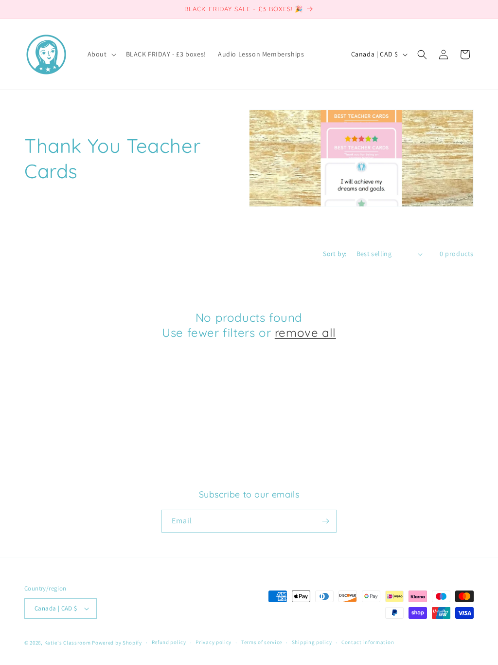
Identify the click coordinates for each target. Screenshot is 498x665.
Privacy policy (213, 642)
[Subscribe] (325, 521)
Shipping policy (312, 642)
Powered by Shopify (117, 642)
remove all (305, 332)
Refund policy (169, 642)
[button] (101, 54)
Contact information (367, 642)
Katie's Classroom (67, 642)
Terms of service (261, 642)
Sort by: (334, 253)
